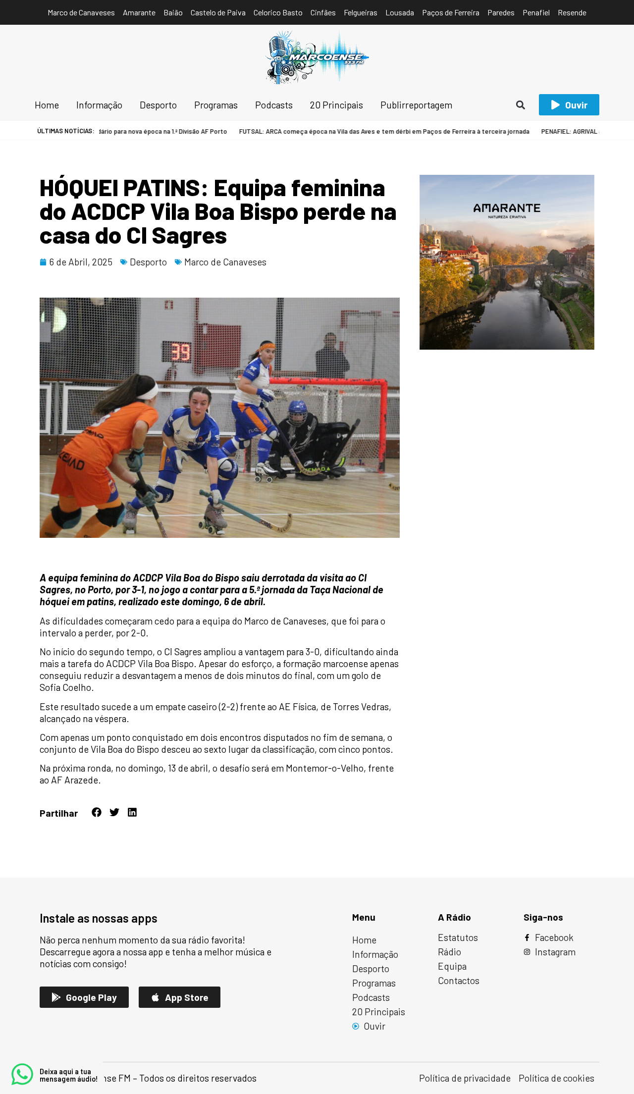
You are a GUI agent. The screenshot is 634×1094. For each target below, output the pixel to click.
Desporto (148, 261)
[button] (521, 105)
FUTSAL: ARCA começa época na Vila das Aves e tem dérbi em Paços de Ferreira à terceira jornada (364, 131)
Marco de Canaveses (225, 261)
